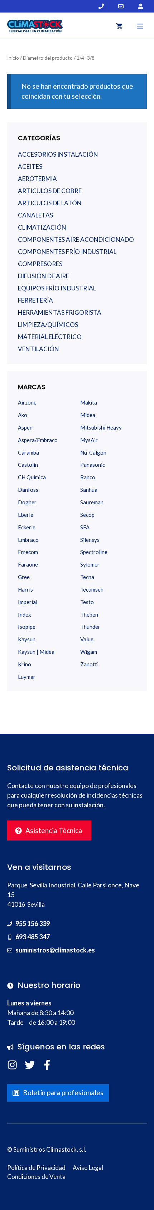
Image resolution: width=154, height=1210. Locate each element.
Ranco (87, 477)
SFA (85, 527)
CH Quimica (32, 477)
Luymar (26, 676)
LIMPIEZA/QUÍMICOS (48, 324)
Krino (24, 664)
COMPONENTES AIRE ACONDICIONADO (76, 239)
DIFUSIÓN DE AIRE (43, 276)
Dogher (27, 502)
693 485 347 (32, 937)
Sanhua (88, 489)
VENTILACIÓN (38, 349)
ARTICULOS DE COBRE (50, 191)
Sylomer (90, 564)
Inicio (13, 58)
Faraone (28, 564)
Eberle (25, 514)
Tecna (87, 577)
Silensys (90, 540)
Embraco (28, 540)
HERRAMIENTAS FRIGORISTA (59, 312)
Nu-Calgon (93, 452)
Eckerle (26, 527)
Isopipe (26, 626)
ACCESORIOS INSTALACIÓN (58, 154)
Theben (89, 614)
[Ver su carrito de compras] (119, 26)
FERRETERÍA (35, 300)
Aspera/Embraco (38, 440)
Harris (25, 589)
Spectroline (93, 552)
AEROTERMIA (37, 178)
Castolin (28, 464)
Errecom (28, 552)
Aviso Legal (88, 1167)
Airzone (27, 402)
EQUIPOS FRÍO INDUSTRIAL (57, 288)
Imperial (27, 602)
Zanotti (89, 664)
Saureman (92, 502)
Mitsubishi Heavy (101, 427)
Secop (87, 514)
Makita (88, 402)
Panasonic (92, 464)
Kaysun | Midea (36, 651)
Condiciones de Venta (36, 1176)
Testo (87, 602)
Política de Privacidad (36, 1167)
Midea (87, 415)
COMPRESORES (40, 264)
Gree (24, 577)
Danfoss (28, 489)
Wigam (88, 651)
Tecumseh (92, 589)
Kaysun (26, 639)
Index (24, 614)
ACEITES (30, 166)
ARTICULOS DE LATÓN (50, 203)
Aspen (25, 427)
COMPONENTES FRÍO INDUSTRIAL (67, 251)
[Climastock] (35, 26)
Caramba (28, 452)
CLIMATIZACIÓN (42, 227)
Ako (22, 415)
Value (86, 639)
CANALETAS (35, 215)
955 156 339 (32, 923)
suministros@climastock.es (55, 950)
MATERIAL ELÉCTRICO (50, 337)
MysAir (89, 440)
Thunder (90, 626)
